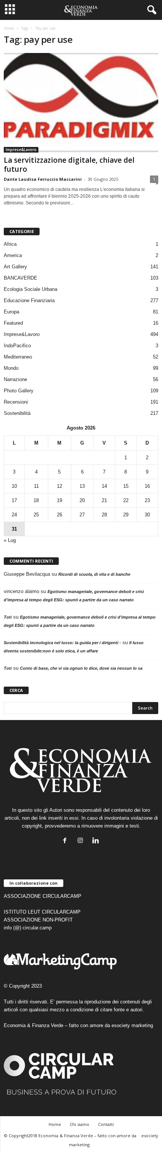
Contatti (106, 1124)
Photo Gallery (19, 390)
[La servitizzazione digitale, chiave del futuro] (81, 103)
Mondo (11, 368)
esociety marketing (132, 1025)
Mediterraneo (18, 357)
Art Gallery (15, 266)
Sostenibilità (17, 413)
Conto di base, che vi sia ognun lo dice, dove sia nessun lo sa (81, 668)
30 (147, 514)
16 (147, 486)
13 (82, 486)
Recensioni (16, 402)
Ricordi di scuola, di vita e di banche (94, 574)
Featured (13, 323)
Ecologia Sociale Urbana (30, 289)
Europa (11, 312)
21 (104, 500)
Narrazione (15, 379)
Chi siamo (79, 1124)
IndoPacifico (17, 345)
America (13, 255)
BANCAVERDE (20, 278)
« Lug (10, 540)
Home (9, 28)
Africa (10, 244)
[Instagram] (82, 841)
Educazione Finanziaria (29, 300)
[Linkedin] (97, 841)
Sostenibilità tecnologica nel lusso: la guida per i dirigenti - (62, 642)
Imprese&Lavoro (21, 149)
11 (36, 486)
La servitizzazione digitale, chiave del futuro (69, 164)
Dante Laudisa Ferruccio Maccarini (43, 179)
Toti (8, 617)
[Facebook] (66, 841)
